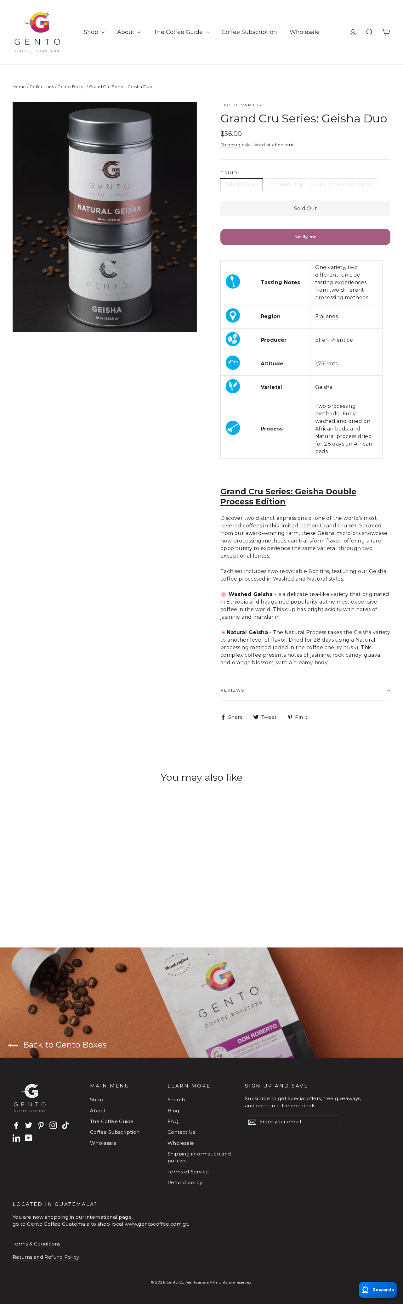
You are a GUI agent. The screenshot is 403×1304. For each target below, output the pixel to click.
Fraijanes (326, 316)
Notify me (305, 236)
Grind (229, 173)
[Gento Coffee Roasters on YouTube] (28, 1138)
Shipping (230, 144)
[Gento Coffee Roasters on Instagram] (53, 1125)
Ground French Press (343, 185)
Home (19, 86)
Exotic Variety (241, 105)
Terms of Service (188, 1172)
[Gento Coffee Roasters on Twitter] (28, 1125)
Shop (92, 32)
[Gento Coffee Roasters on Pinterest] (41, 1125)
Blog (173, 1111)
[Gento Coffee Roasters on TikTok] (65, 1125)
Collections (42, 86)
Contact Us (181, 1132)
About (126, 32)
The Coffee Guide (178, 32)
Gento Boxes (71, 86)
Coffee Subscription (249, 32)
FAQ (173, 1121)
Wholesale (305, 32)
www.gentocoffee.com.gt (156, 1224)
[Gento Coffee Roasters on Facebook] (16, 1125)
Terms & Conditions (36, 1244)
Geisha (377, 571)
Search (176, 1100)
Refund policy (184, 1182)
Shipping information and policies (199, 1157)
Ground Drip (286, 185)
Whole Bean (241, 185)
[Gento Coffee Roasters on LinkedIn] (16, 1138)
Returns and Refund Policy (46, 1257)
